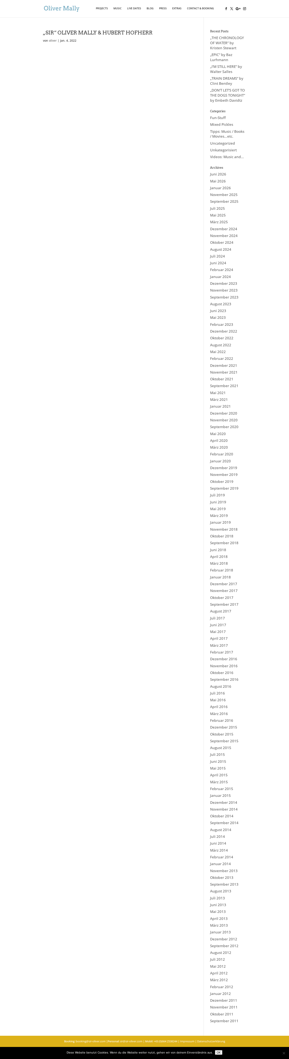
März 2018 (219, 563)
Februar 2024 (221, 269)
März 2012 (219, 979)
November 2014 (224, 809)
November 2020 (224, 420)
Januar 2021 (220, 406)
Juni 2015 (218, 761)
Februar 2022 (221, 358)
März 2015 (219, 782)
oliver (53, 40)
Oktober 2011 (221, 1014)
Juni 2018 (218, 549)
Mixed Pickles (221, 124)
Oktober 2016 (221, 672)
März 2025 (219, 221)
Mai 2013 (218, 911)
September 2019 (224, 488)
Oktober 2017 (221, 597)
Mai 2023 (218, 317)
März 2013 (219, 925)
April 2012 (219, 973)
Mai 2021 (218, 392)
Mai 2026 (218, 181)
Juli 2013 (217, 898)
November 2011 (224, 1007)
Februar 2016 (221, 720)
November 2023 (224, 290)
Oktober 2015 (221, 734)
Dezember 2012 (223, 939)
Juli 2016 (217, 693)
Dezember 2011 (223, 1000)
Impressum (187, 1041)
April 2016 (219, 706)
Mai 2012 (218, 966)
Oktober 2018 (221, 536)
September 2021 (224, 385)
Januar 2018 (220, 577)
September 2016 (224, 679)
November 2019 (224, 474)
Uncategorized (222, 143)
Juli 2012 (217, 959)
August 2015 (220, 747)
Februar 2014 (221, 857)
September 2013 (224, 884)
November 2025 (224, 194)
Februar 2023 (221, 324)
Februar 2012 (221, 986)
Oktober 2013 (221, 877)
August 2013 (220, 891)
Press (163, 8)
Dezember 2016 (223, 658)
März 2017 (219, 645)
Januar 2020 (220, 461)
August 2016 (220, 686)
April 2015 (219, 775)
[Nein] (284, 1053)
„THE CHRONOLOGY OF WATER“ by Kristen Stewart (227, 42)
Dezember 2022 (223, 331)
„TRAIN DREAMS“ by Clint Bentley (226, 81)
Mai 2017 (218, 631)
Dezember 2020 (223, 413)
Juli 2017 (217, 618)
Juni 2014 (218, 843)
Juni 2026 (218, 174)
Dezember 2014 (223, 802)
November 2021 (224, 372)
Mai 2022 (218, 351)
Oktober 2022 (221, 338)
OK (219, 1052)
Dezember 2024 (223, 228)
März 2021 (219, 399)
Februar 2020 (221, 454)
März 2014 (219, 850)
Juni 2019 (218, 502)
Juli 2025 (217, 208)
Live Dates (134, 8)
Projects (102, 8)
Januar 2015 (220, 795)
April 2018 (219, 556)
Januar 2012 (220, 993)
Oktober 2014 (221, 816)
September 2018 (224, 542)
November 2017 (224, 590)
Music (117, 8)
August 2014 (220, 829)
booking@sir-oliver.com (91, 1041)
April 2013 (219, 918)
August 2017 (220, 611)
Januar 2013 (220, 932)
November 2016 (224, 665)
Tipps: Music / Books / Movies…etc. (227, 134)
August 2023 (220, 303)
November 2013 (224, 870)
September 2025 (224, 201)
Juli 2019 (217, 495)
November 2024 (224, 235)
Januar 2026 (220, 187)
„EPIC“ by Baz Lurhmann (221, 57)
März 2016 (219, 713)
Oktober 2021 (221, 379)
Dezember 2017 (223, 583)
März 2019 (219, 515)
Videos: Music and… (227, 156)
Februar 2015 (221, 788)
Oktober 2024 (221, 242)
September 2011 (224, 1020)
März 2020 (219, 447)
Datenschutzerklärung (211, 1041)
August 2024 (220, 249)
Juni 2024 (218, 262)
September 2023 (224, 297)
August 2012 (220, 952)
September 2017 (224, 604)
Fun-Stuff (218, 117)
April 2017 (219, 638)
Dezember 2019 (223, 467)
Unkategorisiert (223, 150)
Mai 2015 (218, 768)
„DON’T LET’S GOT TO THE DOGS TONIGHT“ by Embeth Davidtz (227, 95)
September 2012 (224, 945)
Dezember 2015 (223, 727)
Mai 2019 (218, 508)
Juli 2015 (217, 754)
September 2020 (224, 426)
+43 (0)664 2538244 (165, 1041)
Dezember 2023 (223, 283)
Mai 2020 (218, 433)
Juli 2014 (217, 836)
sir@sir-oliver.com (131, 1041)
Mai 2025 (218, 215)
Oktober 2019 (221, 481)
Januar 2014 (220, 863)
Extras (177, 8)
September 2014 (224, 822)
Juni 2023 (218, 310)
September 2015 (224, 740)
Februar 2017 (221, 652)
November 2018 (224, 529)
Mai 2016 (218, 699)
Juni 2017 (218, 624)
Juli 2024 (217, 256)
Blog (150, 8)
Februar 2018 (221, 570)
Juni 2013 (218, 904)
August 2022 (220, 344)
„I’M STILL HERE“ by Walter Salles (226, 69)
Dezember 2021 (223, 365)
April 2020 (219, 440)
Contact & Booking (200, 8)
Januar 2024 (220, 276)
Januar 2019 (220, 522)
